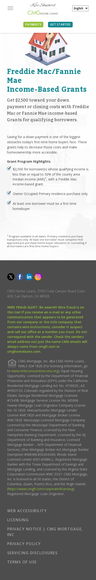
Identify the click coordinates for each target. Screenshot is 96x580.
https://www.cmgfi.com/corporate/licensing (40, 489)
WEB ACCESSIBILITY (27, 510)
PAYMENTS (33, 24)
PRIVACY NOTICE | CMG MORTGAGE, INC (45, 531)
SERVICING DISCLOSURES (32, 552)
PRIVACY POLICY (24, 543)
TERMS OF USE (22, 562)
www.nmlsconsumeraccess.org (34, 371)
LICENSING (18, 519)
